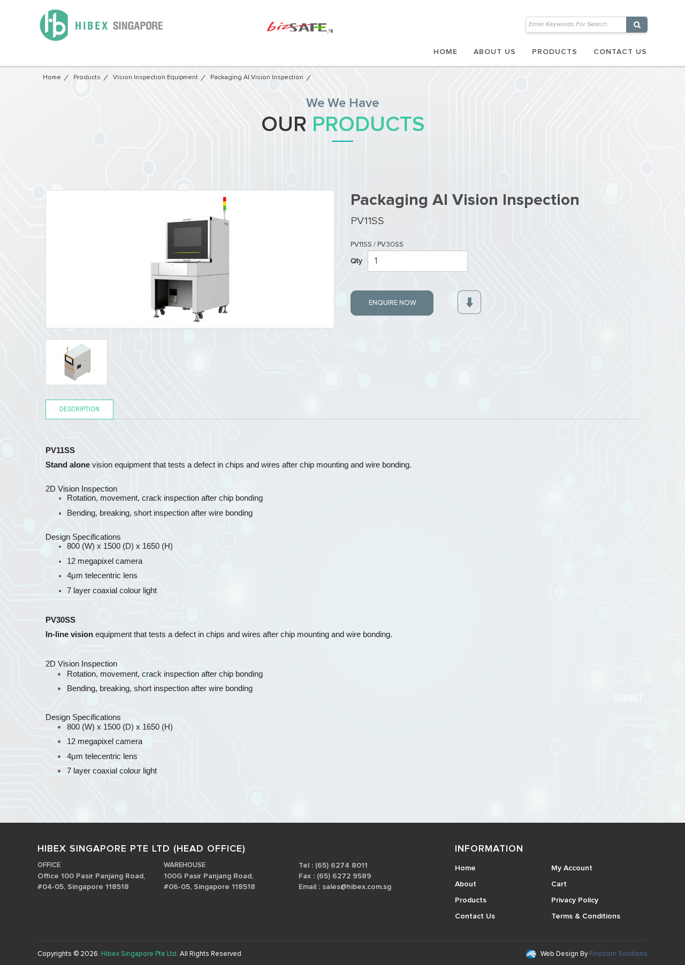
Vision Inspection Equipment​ (155, 77)
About (465, 884)
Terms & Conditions (585, 916)
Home (445, 52)
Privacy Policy (574, 900)
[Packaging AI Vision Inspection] (189, 259)
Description (79, 409)
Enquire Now (392, 303)
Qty (356, 261)
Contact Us (620, 52)
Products (554, 52)
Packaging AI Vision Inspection (256, 77)
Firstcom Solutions (618, 954)
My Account (571, 868)
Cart (559, 884)
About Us (495, 52)
